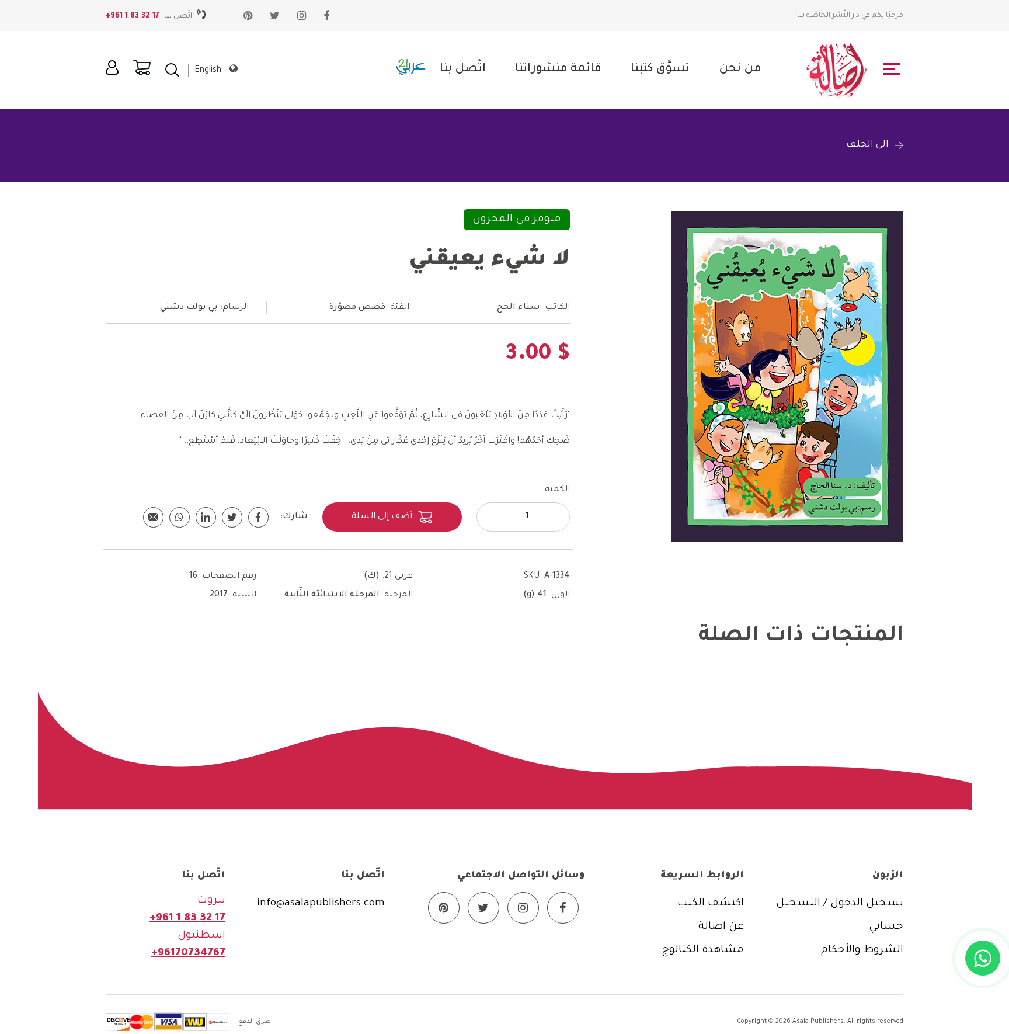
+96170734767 (188, 953)
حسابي (886, 927)
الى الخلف (867, 145)
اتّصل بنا (463, 69)
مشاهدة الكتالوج (703, 950)
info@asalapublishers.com (321, 904)
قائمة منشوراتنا (558, 69)
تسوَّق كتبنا (660, 69)
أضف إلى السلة (382, 517)
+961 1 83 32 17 (132, 16)
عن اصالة (721, 927)
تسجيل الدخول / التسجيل (839, 904)
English (207, 70)
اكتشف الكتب (710, 904)
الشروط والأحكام (862, 950)
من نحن (740, 69)
